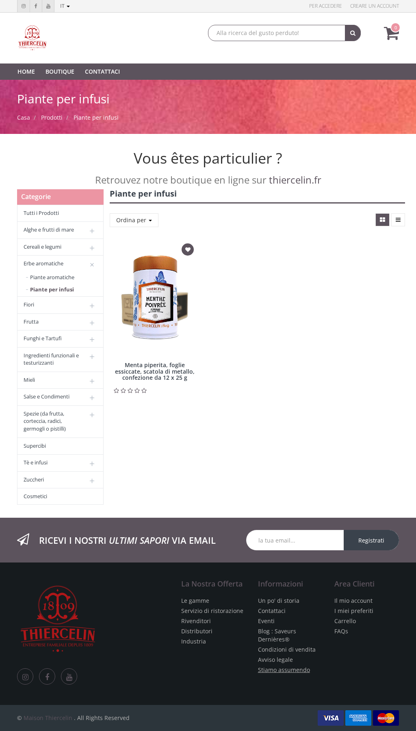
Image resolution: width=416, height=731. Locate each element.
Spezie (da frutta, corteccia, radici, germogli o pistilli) (45, 421)
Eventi (266, 621)
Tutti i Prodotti (41, 213)
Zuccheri (34, 479)
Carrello (345, 621)
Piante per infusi (96, 117)
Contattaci (272, 611)
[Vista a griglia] (382, 219)
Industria (193, 641)
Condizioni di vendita (287, 649)
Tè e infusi (36, 462)
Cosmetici (35, 496)
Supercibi (35, 445)
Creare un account (374, 5)
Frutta (31, 321)
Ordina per (132, 220)
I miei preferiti (353, 611)
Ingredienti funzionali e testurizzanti (51, 359)
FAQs (341, 631)
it (63, 5)
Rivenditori (196, 621)
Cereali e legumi (42, 246)
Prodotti (52, 117)
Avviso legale (275, 659)
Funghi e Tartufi (43, 338)
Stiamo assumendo (284, 670)
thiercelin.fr (295, 179)
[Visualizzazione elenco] (398, 219)
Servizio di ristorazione (212, 611)
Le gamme (195, 600)
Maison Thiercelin (48, 718)
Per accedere (325, 5)
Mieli (29, 379)
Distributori (196, 631)
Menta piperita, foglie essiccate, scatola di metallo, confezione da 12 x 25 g (155, 371)
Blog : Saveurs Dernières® (277, 635)
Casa (23, 117)
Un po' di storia (278, 600)
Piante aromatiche (52, 277)
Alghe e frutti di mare (49, 229)
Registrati (371, 540)
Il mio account (353, 600)
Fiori (29, 304)
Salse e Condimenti (46, 396)
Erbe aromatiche (43, 263)
